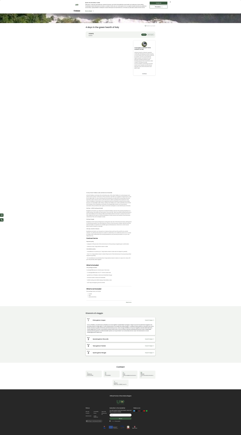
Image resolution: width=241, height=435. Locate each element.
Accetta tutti (158, 3)
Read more (128, 302)
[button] (96, 416)
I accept (115, 421)
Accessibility (96, 411)
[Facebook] (134, 411)
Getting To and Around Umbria (94, 421)
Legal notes (104, 411)
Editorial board (88, 415)
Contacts (87, 413)
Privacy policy (117, 421)
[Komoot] (146, 411)
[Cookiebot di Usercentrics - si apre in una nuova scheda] (76, 11)
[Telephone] (2, 220)
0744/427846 (90, 375)
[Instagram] (139, 411)
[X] (136, 411)
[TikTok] (141, 411)
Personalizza (158, 6)
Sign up (120, 418)
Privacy (95, 413)
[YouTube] (144, 411)
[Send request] (2, 215)
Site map (87, 411)
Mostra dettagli (88, 11)
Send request (151, 34)
